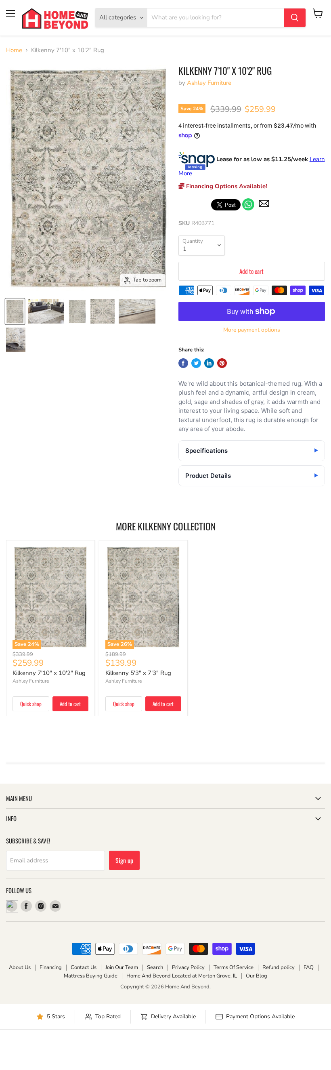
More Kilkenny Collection (166, 526)
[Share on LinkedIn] (209, 363)
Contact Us (83, 967)
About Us (20, 967)
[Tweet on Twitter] (196, 363)
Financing (51, 967)
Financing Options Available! (225, 186)
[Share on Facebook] (183, 363)
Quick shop (31, 704)
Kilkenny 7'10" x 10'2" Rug (49, 673)
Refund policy (278, 967)
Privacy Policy (188, 967)
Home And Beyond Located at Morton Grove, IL (181, 976)
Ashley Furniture (209, 83)
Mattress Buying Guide (90, 976)
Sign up (124, 860)
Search (155, 967)
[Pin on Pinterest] (222, 363)
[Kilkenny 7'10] (15, 311)
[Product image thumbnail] (46, 311)
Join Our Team (121, 967)
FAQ (309, 967)
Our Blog (256, 976)
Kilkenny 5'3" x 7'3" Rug (138, 673)
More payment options (251, 330)
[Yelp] (11, 906)
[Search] (295, 17)
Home (14, 50)
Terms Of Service (233, 967)
